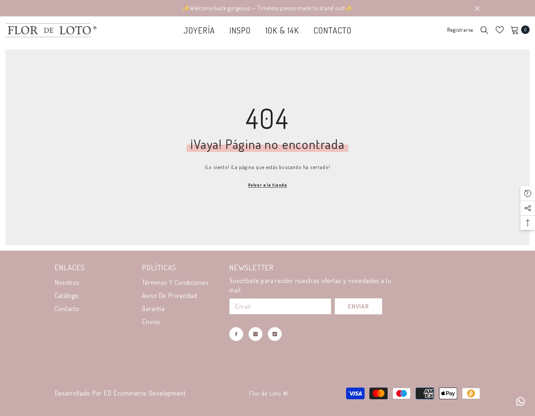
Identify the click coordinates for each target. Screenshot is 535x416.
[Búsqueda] (484, 30)
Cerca (477, 8)
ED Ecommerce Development (145, 393)
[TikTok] (275, 334)
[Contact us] (520, 401)
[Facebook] (236, 334)
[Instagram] (255, 334)
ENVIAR (358, 306)
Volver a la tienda (267, 185)
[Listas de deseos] (500, 30)
